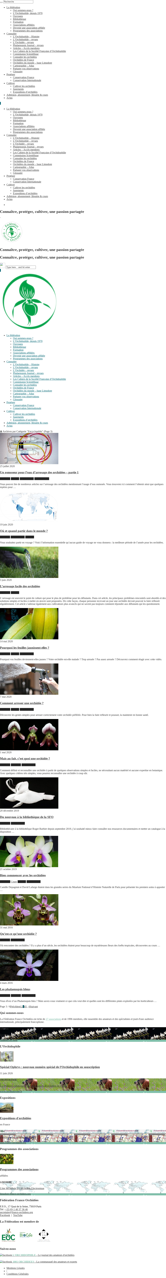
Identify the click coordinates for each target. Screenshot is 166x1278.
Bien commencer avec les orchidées (23, 875)
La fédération (13, 7)
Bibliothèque (19, 19)
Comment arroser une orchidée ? (22, 703)
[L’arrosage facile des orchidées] (29, 577)
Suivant (34, 1006)
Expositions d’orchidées (25, 92)
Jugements (18, 89)
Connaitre (11, 33)
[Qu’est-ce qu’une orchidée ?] (29, 924)
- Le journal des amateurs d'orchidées (43, 1255)
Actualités (5, 478)
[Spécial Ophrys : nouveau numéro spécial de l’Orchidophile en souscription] (6, 1060)
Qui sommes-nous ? (23, 10)
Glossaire (18, 71)
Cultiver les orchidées (24, 86)
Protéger (10, 74)
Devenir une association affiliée (29, 27)
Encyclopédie (27, 478)
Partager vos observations (26, 68)
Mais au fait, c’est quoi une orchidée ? (25, 758)
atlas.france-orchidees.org (18, 1137)
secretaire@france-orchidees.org (16, 1212)
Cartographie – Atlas (23, 65)
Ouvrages (18, 16)
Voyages (29, 537)
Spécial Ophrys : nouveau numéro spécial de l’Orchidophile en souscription (50, 1067)
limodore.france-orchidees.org (22, 1188)
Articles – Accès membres (26, 48)
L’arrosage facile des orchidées (20, 586)
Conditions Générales (17, 1273)
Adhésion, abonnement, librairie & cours (27, 94)
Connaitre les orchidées (25, 57)
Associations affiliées (24, 24)
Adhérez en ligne (28, 1034)
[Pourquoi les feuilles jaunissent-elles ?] (29, 638)
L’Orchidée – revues (23, 42)
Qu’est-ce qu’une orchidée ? (18, 933)
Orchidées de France (23, 59)
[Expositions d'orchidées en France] (6, 1111)
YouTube (18, 1215)
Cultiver (10, 83)
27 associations (53, 1019)
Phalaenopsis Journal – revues (28, 45)
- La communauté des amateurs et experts (44, 1261)
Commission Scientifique (26, 54)
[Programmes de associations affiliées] (6, 1163)
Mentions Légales (15, 1268)
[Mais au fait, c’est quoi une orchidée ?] (29, 749)
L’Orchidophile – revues (25, 39)
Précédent (15, 1006)
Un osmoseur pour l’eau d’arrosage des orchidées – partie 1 (39, 472)
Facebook (5, 1215)
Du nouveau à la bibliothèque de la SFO (26, 817)
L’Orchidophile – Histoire (26, 36)
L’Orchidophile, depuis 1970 (27, 13)
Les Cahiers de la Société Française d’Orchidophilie (39, 51)
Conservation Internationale (27, 80)
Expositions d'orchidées (15, 1118)
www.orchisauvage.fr (33, 1085)
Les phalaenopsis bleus (15, 989)
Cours (14, 881)
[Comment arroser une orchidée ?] (29, 693)
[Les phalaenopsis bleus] (29, 980)
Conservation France (23, 77)
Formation (18, 22)
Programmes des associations (28, 30)
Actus (9, 97)
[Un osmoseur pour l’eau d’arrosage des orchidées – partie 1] (29, 463)
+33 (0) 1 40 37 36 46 (16, 1209)
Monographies (41, 478)
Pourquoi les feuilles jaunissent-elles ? (24, 647)
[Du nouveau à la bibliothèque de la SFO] (29, 807)
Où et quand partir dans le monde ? (24, 531)
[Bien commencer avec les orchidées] (29, 866)
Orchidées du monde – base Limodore (32, 62)
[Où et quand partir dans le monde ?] (29, 521)
